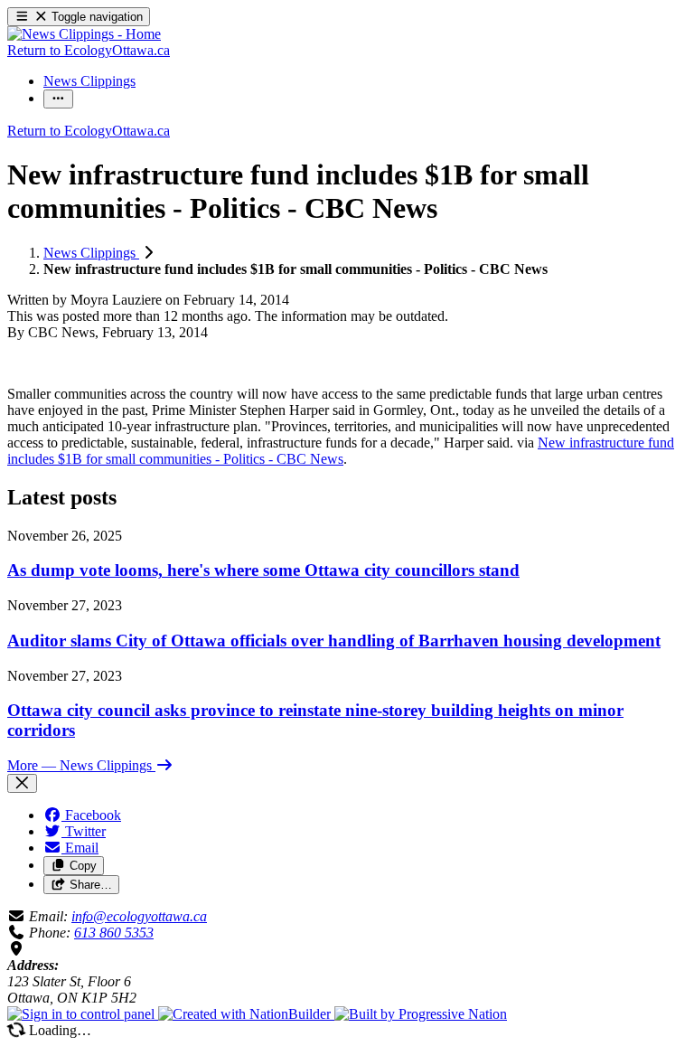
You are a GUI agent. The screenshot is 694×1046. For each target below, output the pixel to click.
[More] (58, 99)
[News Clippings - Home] (84, 34)
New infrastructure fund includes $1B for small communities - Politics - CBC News (340, 450)
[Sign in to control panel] (82, 1014)
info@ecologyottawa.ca (139, 916)
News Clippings (91, 252)
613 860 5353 (114, 932)
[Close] (22, 783)
